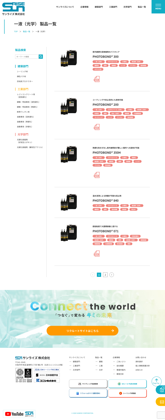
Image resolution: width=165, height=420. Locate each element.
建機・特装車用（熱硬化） (27, 106)
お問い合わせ (140, 357)
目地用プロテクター (25, 81)
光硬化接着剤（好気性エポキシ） (25, 141)
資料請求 (139, 361)
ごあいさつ (121, 361)
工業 (101, 365)
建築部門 (99, 6)
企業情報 (84, 6)
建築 (101, 361)
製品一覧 (142, 6)
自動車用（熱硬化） (25, 121)
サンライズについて (65, 6)
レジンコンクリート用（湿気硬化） (26, 95)
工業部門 (113, 6)
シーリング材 (22, 71)
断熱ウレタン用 (23, 111)
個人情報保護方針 (142, 365)
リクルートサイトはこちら (82, 331)
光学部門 (127, 6)
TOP (16, 31)
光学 (101, 369)
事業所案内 (121, 369)
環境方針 (120, 374)
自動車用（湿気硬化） (26, 116)
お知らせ (139, 369)
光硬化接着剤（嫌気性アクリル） (30, 147)
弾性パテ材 (21, 76)
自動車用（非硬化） (25, 126)
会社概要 (120, 365)
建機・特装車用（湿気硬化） (28, 102)
